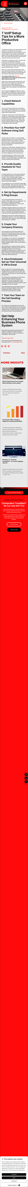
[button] (2, 346)
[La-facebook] (26, 774)
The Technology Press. (16, 342)
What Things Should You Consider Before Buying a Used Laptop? (12, 382)
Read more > (5, 398)
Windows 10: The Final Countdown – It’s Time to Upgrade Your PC (12, 461)
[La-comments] (26, 778)
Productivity (14, 29)
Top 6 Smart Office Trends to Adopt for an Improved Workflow (12, 420)
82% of (17, 76)
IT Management (6, 29)
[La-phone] (26, 781)
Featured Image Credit (7, 338)
